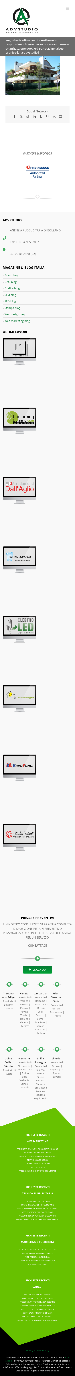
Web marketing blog (17, 321)
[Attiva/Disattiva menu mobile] (68, 8)
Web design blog (15, 314)
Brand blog (11, 275)
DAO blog (11, 282)
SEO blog (10, 301)
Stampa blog (12, 308)
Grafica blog (12, 288)
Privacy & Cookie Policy (37, 1350)
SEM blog (10, 295)
